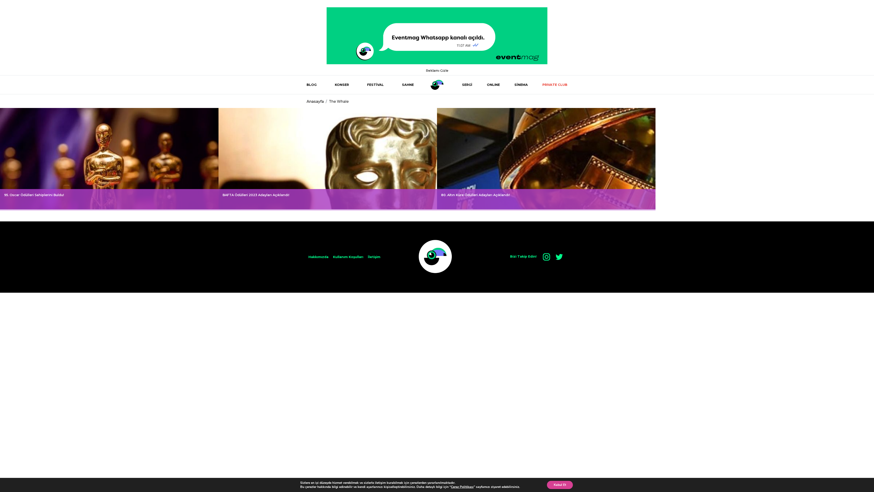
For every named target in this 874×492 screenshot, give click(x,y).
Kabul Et (560, 485)
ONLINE (493, 85)
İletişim (374, 257)
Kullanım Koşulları (348, 257)
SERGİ (467, 85)
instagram (546, 256)
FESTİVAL (375, 85)
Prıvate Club (554, 85)
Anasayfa (315, 101)
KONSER (342, 85)
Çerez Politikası (462, 487)
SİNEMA (521, 85)
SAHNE (408, 85)
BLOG (312, 85)
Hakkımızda (318, 257)
